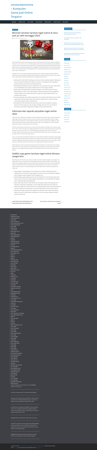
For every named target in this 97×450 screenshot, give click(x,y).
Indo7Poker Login (14, 281)
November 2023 (67, 67)
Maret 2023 (66, 85)
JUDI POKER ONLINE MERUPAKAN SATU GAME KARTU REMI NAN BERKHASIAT (22, 202)
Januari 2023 (67, 89)
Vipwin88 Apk (14, 228)
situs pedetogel (14, 378)
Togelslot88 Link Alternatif (16, 301)
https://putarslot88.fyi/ (16, 333)
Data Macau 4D (14, 276)
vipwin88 (13, 244)
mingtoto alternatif (15, 351)
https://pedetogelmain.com (17, 315)
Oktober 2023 (67, 69)
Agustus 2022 (67, 98)
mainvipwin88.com (15, 246)
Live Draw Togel (14, 283)
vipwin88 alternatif (15, 236)
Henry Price (24, 38)
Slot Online (30, 22)
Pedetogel (33, 385)
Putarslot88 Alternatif (15, 368)
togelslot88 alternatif (15, 293)
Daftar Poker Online (15, 231)
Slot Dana (13, 363)
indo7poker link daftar (16, 286)
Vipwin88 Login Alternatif (16, 365)
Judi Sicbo (13, 271)
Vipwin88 (13, 239)
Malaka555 (13, 233)
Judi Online (65, 22)
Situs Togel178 (14, 358)
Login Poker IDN (14, 350)
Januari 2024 (67, 65)
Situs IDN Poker (14, 263)
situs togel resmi (14, 356)
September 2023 (67, 71)
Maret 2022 (66, 102)
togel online (13, 311)
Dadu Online (13, 266)
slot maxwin (13, 308)
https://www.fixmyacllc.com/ (17, 223)
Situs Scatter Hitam (15, 343)
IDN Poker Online (14, 306)
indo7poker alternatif (15, 288)
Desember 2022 (67, 91)
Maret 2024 (66, 63)
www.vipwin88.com (15, 218)
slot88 (12, 273)
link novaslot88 (14, 366)
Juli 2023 (66, 76)
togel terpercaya (14, 383)
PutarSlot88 (13, 345)
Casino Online (56, 22)
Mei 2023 (66, 80)
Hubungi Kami (21, 22)
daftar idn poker (14, 318)
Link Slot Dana (14, 229)
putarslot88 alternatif (15, 291)
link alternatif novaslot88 (16, 353)
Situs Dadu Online (23, 399)
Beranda (14, 22)
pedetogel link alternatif (16, 381)
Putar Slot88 (13, 331)
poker (12, 289)
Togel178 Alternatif (15, 241)
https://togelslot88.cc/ (15, 234)
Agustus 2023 (67, 74)
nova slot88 (13, 300)
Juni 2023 (66, 78)
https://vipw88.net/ (15, 221)
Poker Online (47, 22)
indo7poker (13, 278)
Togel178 (13, 238)
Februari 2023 (67, 87)
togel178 (13, 255)
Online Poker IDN (14, 261)
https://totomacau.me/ (16, 355)
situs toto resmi (14, 360)
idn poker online (14, 259)
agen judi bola (14, 375)
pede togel (13, 275)
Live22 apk (13, 303)
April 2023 (66, 82)
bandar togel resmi (15, 253)
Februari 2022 (67, 104)
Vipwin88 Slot (14, 214)
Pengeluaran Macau (15, 216)
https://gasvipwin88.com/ (16, 249)
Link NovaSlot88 (14, 336)
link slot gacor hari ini (15, 298)
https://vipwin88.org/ (15, 224)
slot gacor (13, 376)
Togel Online (39, 22)
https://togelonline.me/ (23, 63)
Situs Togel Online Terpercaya (17, 313)
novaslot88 (13, 219)
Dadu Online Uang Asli (31, 392)
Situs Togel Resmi (15, 310)
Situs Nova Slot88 (15, 328)
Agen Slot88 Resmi (15, 341)
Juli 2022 (66, 100)
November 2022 (67, 93)
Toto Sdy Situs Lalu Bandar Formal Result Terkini (50, 202)
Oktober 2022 (67, 96)
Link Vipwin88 (14, 373)
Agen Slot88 (13, 226)
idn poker (13, 323)
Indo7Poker (13, 265)
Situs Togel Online (15, 251)
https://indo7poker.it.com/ (16, 325)
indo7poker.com (14, 296)
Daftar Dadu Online (15, 269)
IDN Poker (27, 407)
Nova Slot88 (13, 326)
